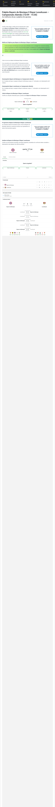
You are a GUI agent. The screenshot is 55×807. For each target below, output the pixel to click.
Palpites (21, 4)
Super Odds (37, 4)
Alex (6, 20)
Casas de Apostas (5, 4)
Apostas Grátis (30, 4)
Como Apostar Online (13, 3)
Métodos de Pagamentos (46, 3)
